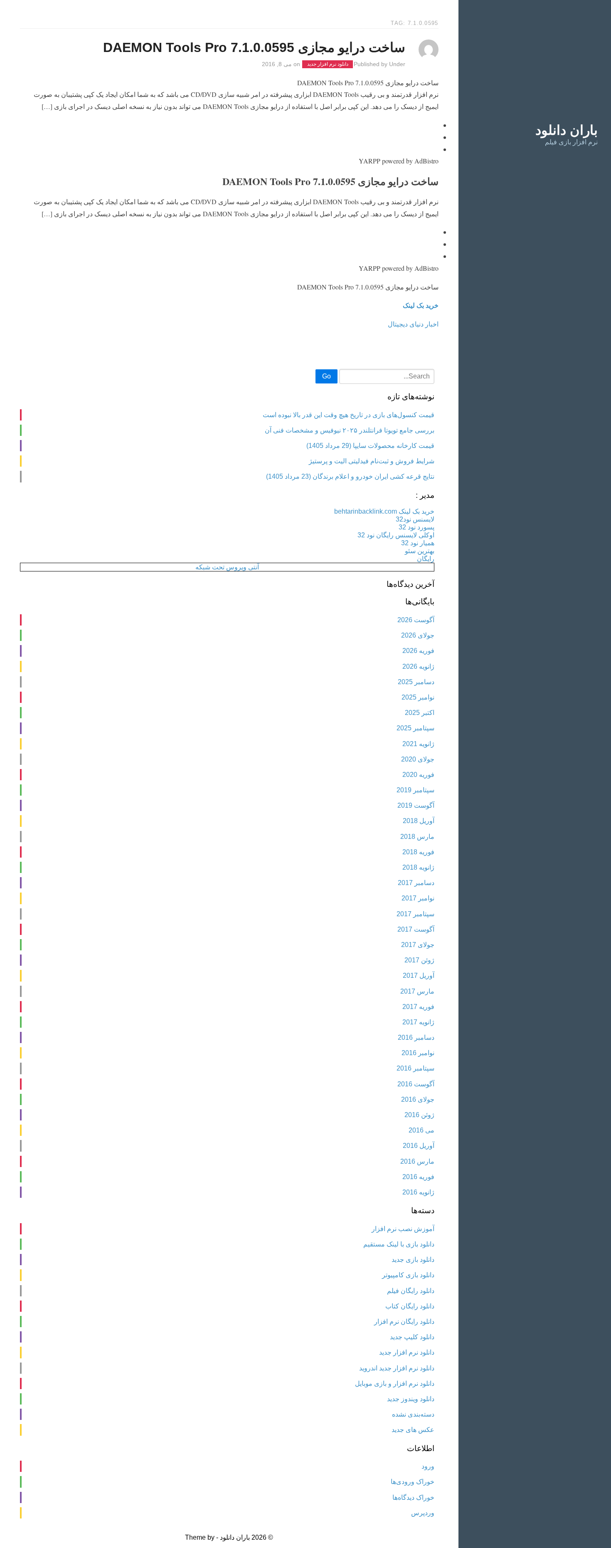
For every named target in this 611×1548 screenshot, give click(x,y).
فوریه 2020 (418, 774)
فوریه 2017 (418, 1006)
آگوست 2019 (415, 805)
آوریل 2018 (418, 820)
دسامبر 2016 (416, 1037)
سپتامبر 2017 (415, 913)
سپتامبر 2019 (415, 790)
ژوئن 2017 (419, 960)
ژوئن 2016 (419, 1114)
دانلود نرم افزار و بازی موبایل (394, 1383)
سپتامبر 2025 (415, 728)
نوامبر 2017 (418, 898)
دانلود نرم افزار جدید (327, 64)
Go (326, 376)
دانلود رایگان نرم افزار (404, 1321)
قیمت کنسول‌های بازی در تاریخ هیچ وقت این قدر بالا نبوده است (348, 414)
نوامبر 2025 (418, 697)
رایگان (425, 558)
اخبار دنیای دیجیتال (413, 323)
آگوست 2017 (415, 929)
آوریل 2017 (418, 975)
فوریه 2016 (418, 1176)
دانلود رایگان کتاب (409, 1306)
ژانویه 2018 (418, 867)
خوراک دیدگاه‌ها (413, 1497)
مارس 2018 (417, 836)
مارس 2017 (417, 991)
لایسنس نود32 (415, 519)
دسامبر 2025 (416, 681)
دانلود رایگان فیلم (410, 1290)
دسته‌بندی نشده (413, 1414)
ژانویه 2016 (418, 1192)
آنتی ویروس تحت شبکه (227, 567)
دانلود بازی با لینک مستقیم (398, 1244)
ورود (427, 1466)
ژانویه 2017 (418, 1022)
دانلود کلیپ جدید (412, 1336)
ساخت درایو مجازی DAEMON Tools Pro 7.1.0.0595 (254, 47)
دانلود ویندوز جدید (410, 1398)
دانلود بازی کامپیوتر (408, 1274)
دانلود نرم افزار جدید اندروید (396, 1368)
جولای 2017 (417, 944)
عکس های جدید (413, 1429)
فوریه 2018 (418, 852)
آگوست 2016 (415, 1084)
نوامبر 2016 (418, 1052)
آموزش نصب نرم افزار (403, 1228)
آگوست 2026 (415, 619)
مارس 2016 (417, 1161)
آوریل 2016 (418, 1145)
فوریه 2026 (418, 650)
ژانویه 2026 (418, 666)
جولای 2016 (417, 1099)
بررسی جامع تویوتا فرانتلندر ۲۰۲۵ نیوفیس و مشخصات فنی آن (349, 430)
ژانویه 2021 (418, 743)
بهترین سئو (419, 550)
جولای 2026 (417, 635)
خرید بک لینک (421, 305)
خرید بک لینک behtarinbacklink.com (384, 511)
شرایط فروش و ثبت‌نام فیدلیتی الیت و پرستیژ (371, 461)
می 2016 (421, 1130)
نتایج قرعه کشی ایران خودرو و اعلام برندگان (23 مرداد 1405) (350, 476)
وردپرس (422, 1512)
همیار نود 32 (417, 542)
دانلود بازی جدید (413, 1259)
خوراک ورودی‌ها (412, 1481)
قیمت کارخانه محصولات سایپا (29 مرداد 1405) (370, 445)
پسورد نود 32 (416, 527)
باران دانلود (566, 130)
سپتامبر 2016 (415, 1068)
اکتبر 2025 (419, 712)
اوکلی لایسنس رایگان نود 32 (395, 535)
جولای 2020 (417, 759)
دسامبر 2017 (416, 882)
